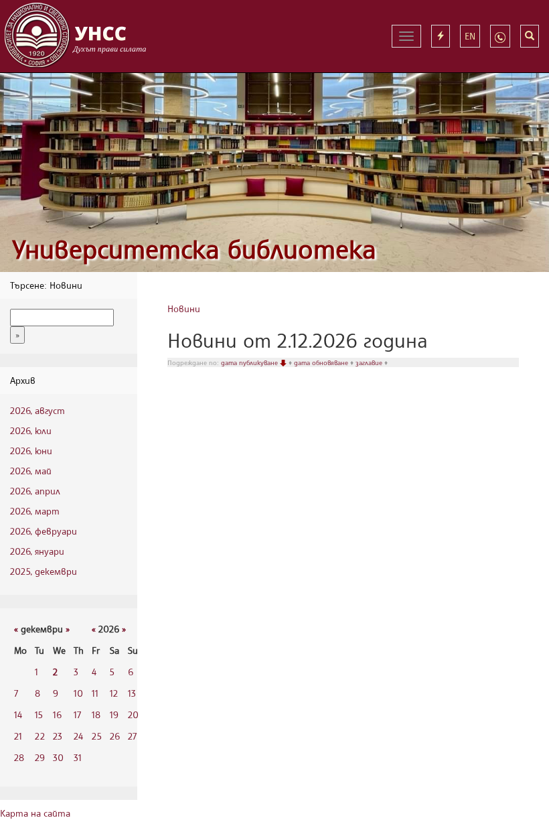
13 (132, 693)
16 (57, 714)
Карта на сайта (35, 813)
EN (470, 36)
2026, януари (37, 551)
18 (96, 714)
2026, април (35, 490)
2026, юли (31, 430)
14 (18, 714)
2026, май (31, 470)
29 (40, 757)
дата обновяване (322, 362)
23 (57, 736)
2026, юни (31, 450)
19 (114, 714)
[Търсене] (529, 36)
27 (132, 736)
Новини (183, 308)
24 (78, 736)
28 (19, 757)
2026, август (37, 410)
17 (77, 714)
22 (40, 736)
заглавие (370, 362)
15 (39, 714)
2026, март (35, 511)
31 (78, 757)
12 (114, 693)
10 (78, 693)
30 (58, 757)
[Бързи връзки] (440, 36)
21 (18, 736)
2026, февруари (43, 531)
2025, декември (43, 571)
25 (97, 736)
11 (95, 693)
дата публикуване (250, 362)
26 (115, 736)
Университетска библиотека (194, 248)
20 (133, 714)
